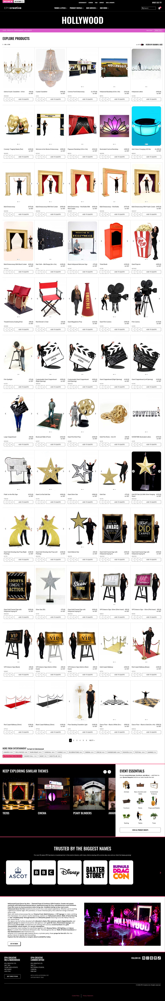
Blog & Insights (110, 2)
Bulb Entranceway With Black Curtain (15, 264)
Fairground (113, 752)
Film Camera (136, 322)
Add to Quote (24, 99)
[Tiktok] (159, 958)
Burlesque (36, 752)
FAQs (96, 2)
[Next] (95, 68)
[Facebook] (143, 958)
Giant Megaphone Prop (75, 322)
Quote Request (128, 777)
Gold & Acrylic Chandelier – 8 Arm (14, 91)
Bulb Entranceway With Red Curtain (47, 206)
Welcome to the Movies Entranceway (47, 149)
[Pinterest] (151, 958)
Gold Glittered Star (73, 552)
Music (43, 756)
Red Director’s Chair (42, 322)
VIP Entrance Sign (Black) (12, 667)
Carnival (49, 752)
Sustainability (82, 2)
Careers (91, 2)
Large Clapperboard (10, 437)
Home (4, 30)
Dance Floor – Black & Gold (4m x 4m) (143, 724)
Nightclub (55, 756)
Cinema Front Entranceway (76, 91)
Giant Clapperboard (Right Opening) (111, 379)
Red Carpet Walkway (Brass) (140, 667)
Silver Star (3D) (40, 609)
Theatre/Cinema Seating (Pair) (13, 322)
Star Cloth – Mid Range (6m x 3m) (46, 264)
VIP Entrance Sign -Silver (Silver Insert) (112, 609)
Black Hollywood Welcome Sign (77, 264)
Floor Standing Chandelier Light (77, 724)
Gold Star (103, 494)
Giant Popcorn (136, 264)
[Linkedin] (155, 958)
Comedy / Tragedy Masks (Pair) (13, 149)
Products (10, 30)
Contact (102, 2)
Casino (61, 752)
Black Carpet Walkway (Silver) (45, 724)
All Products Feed (144, 965)
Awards (8, 752)
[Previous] (69, 68)
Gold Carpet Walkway (106, 667)
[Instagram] (147, 958)
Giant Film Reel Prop (74, 437)
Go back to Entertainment (35, 749)
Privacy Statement (88, 995)
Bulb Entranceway (9, 206)
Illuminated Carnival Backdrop (109, 149)
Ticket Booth (103, 264)
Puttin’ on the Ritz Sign (11, 494)
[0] (159, 8)
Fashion (127, 752)
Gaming (152, 752)
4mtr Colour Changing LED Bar (141, 149)
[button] (105, 772)
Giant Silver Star (73, 494)
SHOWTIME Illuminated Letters (141, 437)
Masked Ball (30, 756)
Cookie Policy (75, 995)
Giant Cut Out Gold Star (43, 494)
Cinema (89, 752)
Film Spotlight (8, 379)
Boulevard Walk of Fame (43, 437)
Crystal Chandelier (41, 91)
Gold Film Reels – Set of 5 (108, 437)
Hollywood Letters (137, 91)
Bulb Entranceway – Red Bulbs (109, 206)
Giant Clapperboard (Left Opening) (142, 379)
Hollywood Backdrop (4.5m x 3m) (110, 91)
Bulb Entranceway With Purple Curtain (143, 206)
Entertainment (18, 30)
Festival (140, 752)
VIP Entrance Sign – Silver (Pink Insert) (144, 609)
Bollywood (21, 752)
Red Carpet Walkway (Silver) (12, 724)
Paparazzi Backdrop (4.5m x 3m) (78, 149)
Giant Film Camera (105, 322)
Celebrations (75, 752)
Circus (100, 752)
